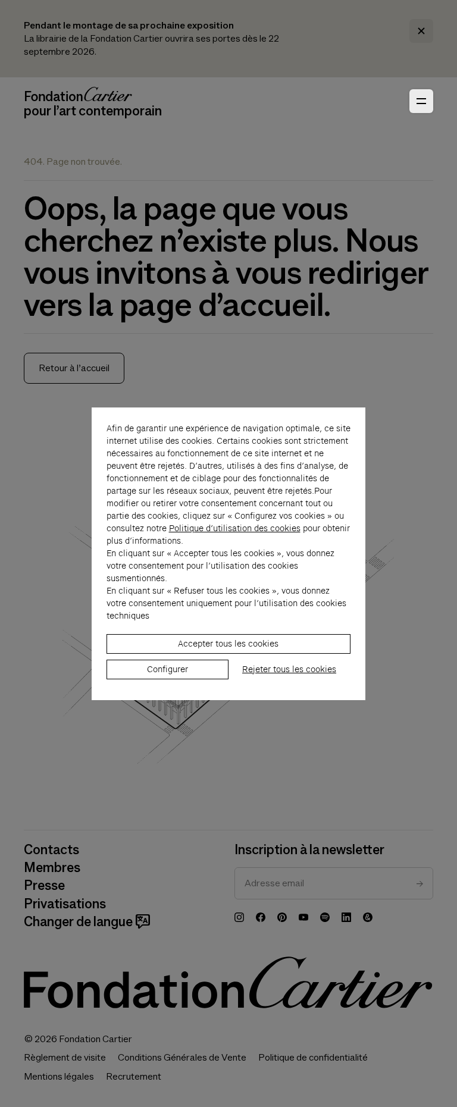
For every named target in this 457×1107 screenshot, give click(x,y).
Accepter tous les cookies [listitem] (228, 643)
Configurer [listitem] (167, 669)
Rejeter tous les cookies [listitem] (289, 669)
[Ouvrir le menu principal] (421, 101)
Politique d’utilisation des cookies (235, 528)
